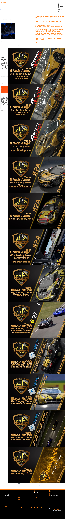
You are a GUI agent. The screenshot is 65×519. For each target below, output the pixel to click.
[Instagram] (4, 1)
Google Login (49, 0)
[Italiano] (55, 0)
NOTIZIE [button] (60, 3)
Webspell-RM (5, 506)
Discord (36, 497)
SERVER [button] (60, 5)
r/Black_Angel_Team (7, 88)
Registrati (29, 0)
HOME (60, 2)
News (35, 495)
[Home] (4, 2)
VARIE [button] (60, 9)
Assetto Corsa (20, 494)
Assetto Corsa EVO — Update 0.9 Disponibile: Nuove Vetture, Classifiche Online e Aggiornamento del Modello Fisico (49, 16)
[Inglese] (58, 0)
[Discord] (6, 1)
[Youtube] (11, 1)
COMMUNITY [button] (61, 6)
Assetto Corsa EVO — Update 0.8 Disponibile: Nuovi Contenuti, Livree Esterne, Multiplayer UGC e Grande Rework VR (48, 33)
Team (35, 502)
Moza (19, 497)
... (7, 72)
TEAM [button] (60, 4)
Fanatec (19, 499)
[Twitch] (9, 1)
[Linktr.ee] (23, 0)
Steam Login (41, 0)
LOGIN (60, 11)
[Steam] (17, 1)
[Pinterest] (14, 1)
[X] (1, 1)
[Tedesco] (62, 0)
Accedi (35, 0)
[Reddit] (12, 1)
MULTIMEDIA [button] (61, 7)
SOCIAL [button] (60, 8)
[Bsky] (20, 0)
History (36, 500)
